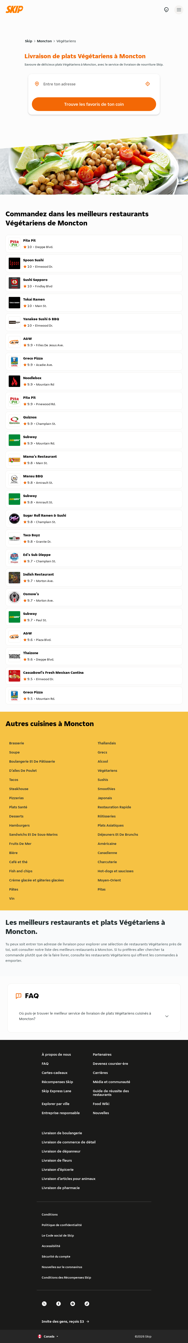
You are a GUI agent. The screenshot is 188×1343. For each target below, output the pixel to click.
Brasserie (16, 743)
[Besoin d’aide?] (166, 10)
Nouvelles (101, 1112)
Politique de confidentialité (62, 1225)
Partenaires (102, 1054)
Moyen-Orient (109, 880)
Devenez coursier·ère (110, 1063)
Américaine (107, 843)
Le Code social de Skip (58, 1235)
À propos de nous (56, 1054)
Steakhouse (18, 788)
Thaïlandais (107, 743)
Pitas (101, 889)
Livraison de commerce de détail (69, 1142)
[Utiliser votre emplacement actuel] (147, 84)
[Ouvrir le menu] (178, 9)
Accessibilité (51, 1246)
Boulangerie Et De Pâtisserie (32, 761)
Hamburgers (19, 825)
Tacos (13, 779)
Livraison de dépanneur (61, 1151)
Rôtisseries (107, 816)
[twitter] (46, 1307)
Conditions (50, 1214)
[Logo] (16, 10)
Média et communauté (111, 1081)
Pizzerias (16, 798)
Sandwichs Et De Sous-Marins (33, 834)
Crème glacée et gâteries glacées (36, 880)
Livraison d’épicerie (58, 1169)
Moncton (44, 41)
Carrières (100, 1072)
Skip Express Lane (56, 1091)
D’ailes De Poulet (23, 770)
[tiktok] (88, 1307)
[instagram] (74, 1307)
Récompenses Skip (57, 1081)
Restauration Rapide (114, 807)
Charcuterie (107, 861)
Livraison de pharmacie (61, 1187)
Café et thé (18, 861)
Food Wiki (101, 1103)
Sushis (103, 779)
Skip (28, 41)
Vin (11, 898)
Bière (13, 852)
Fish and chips (20, 871)
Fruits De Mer (20, 843)
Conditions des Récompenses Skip (66, 1277)
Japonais (105, 798)
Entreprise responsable (61, 1112)
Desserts (16, 816)
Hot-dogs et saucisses (115, 871)
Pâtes (13, 889)
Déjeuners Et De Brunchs (118, 834)
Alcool (103, 761)
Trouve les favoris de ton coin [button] (94, 104)
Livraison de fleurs (57, 1160)
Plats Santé (18, 807)
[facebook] (60, 1307)
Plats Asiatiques (111, 825)
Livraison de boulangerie (62, 1133)
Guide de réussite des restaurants (111, 1093)
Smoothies (106, 788)
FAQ (45, 1063)
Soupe (14, 752)
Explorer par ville (55, 1103)
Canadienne (107, 852)
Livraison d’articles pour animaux (68, 1178)
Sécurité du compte (56, 1256)
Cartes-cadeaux (54, 1072)
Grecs (102, 752)
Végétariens (66, 41)
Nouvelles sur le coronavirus (62, 1267)
